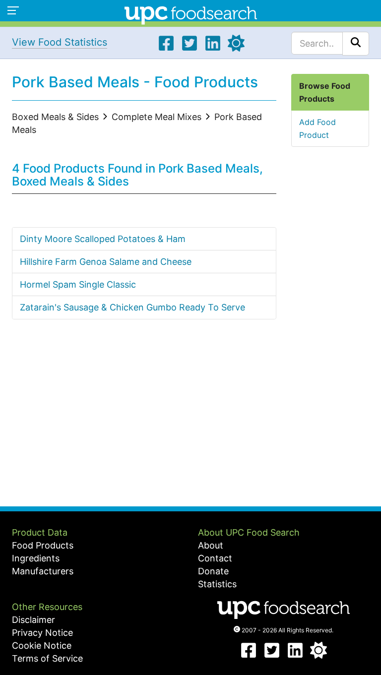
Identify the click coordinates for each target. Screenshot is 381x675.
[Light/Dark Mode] (236, 48)
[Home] (191, 14)
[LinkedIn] (212, 48)
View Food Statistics (59, 42)
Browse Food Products (324, 92)
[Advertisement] (144, 422)
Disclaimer (33, 619)
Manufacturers (42, 571)
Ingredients (36, 558)
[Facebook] (166, 48)
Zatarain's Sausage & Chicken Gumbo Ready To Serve (132, 307)
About (210, 545)
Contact (215, 558)
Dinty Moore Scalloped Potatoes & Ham (103, 239)
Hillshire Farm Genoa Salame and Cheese (105, 261)
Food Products (42, 545)
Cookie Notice (41, 645)
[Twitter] (189, 48)
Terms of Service (47, 658)
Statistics (217, 584)
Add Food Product (317, 128)
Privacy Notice (42, 632)
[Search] (355, 44)
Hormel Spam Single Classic (78, 284)
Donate (213, 571)
